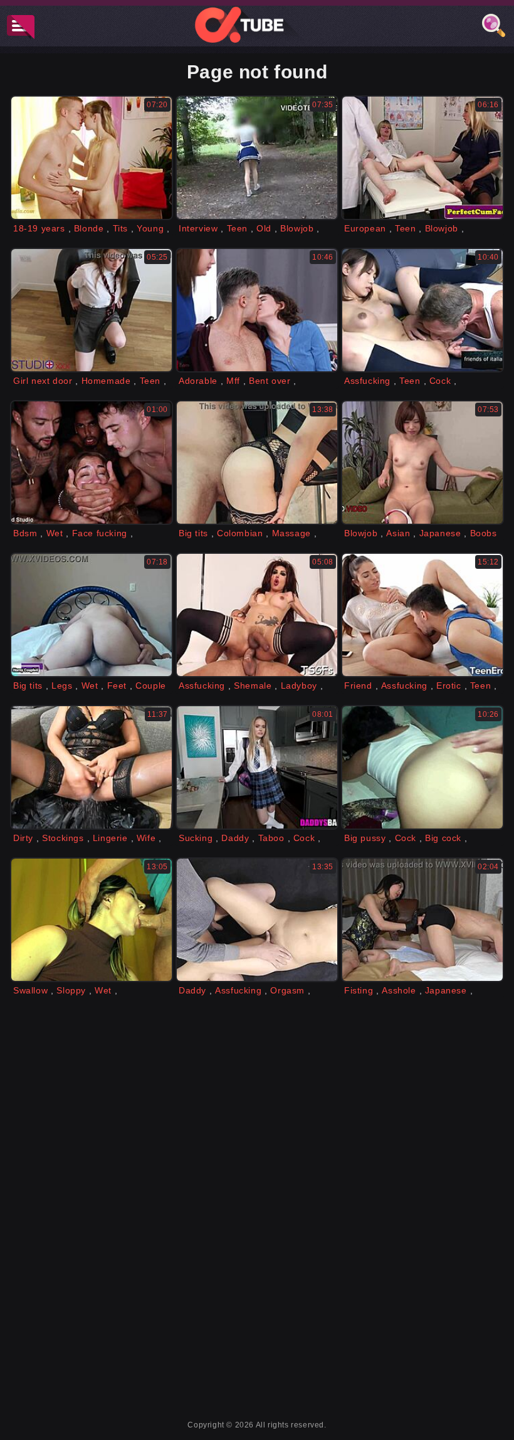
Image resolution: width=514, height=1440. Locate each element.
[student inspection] (91, 310)
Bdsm (25, 533)
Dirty (23, 838)
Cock (440, 381)
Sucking (195, 838)
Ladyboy (299, 685)
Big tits (193, 533)
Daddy (235, 838)
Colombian (240, 533)
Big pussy (365, 838)
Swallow (30, 990)
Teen (237, 228)
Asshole (399, 990)
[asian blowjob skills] (422, 462)
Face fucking (99, 533)
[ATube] (257, 24)
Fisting (358, 990)
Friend (358, 685)
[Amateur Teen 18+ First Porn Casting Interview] (257, 157)
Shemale (252, 685)
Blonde (89, 228)
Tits (120, 228)
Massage (291, 533)
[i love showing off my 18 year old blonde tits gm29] (91, 157)
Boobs (483, 533)
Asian (398, 533)
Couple (150, 685)
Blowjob (296, 228)
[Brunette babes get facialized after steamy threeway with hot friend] (257, 310)
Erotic (448, 685)
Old (263, 228)
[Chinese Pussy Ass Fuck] (422, 310)
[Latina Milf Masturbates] (257, 462)
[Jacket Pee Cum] (91, 767)
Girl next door (42, 381)
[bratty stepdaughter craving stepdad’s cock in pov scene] (257, 767)
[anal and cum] (422, 767)
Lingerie (110, 838)
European (365, 228)
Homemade (106, 381)
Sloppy (71, 990)
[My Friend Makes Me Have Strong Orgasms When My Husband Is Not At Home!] (91, 615)
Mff (233, 381)
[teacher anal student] (257, 919)
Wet (54, 533)
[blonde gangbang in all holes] (91, 462)
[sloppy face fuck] (91, 919)
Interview (198, 228)
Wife (146, 838)
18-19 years (39, 228)
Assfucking (367, 381)
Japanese (440, 533)
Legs (61, 685)
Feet (117, 685)
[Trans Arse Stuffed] (257, 615)
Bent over (269, 381)
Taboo (271, 838)
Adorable (198, 381)
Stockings (62, 838)
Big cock (443, 838)
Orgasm (287, 990)
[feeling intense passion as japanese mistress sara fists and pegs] (422, 919)
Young (150, 228)
